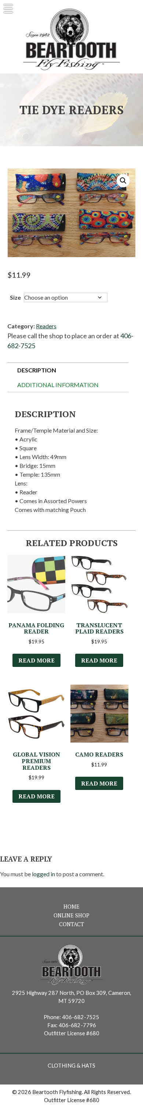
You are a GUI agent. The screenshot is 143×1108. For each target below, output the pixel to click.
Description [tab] (36, 370)
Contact (71, 924)
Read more (36, 660)
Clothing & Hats (71, 1065)
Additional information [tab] (58, 384)
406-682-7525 (80, 1017)
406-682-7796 (77, 1025)
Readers (46, 325)
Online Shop (71, 915)
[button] (123, 180)
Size (15, 297)
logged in (43, 873)
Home (71, 906)
